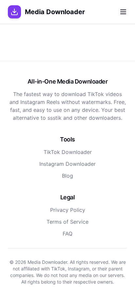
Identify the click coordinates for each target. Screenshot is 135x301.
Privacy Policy (67, 210)
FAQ (67, 233)
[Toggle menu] (123, 11)
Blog (67, 175)
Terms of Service (67, 221)
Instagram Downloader (67, 164)
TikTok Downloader (68, 152)
